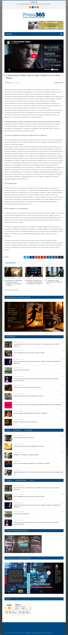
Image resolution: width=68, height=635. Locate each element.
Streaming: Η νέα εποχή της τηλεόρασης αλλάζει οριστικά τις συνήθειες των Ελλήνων (34, 282)
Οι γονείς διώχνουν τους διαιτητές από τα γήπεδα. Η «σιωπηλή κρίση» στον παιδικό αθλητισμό (36, 345)
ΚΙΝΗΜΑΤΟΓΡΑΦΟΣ (59, 82)
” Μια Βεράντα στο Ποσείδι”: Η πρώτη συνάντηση (27, 387)
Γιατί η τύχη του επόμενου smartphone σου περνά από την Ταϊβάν (32, 463)
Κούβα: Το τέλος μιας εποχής (22, 370)
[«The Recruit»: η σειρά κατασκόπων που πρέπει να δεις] (55, 273)
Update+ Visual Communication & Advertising (39, 633)
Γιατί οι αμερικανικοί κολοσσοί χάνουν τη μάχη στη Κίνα (33, 4)
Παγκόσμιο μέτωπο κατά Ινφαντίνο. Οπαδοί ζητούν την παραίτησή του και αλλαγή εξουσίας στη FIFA (36, 379)
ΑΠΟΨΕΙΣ (9, 480)
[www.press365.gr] (34, 15)
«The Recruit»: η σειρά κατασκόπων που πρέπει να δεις (54, 282)
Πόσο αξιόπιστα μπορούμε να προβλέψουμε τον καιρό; (29, 446)
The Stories (17, 430)
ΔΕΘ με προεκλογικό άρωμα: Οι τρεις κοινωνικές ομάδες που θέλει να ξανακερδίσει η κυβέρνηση (37, 362)
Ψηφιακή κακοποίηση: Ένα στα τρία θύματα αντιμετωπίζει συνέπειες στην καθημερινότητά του (38, 473)
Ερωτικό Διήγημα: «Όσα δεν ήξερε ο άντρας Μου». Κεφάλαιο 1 (30, 413)
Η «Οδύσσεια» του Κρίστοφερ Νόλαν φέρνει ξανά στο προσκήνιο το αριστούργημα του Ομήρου (14, 283)
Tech (8, 430)
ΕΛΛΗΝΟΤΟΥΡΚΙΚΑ (21, 480)
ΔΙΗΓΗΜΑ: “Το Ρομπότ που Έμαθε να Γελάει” (26, 455)
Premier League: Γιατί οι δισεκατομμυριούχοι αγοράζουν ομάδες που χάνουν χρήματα (37, 404)
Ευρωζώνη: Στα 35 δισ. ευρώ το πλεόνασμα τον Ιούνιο (28, 396)
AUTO (32, 480)
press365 (8, 82)
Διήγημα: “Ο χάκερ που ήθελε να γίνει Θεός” (25, 422)
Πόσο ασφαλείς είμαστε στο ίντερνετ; (24, 437)
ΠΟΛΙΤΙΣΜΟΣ (28, 430)
